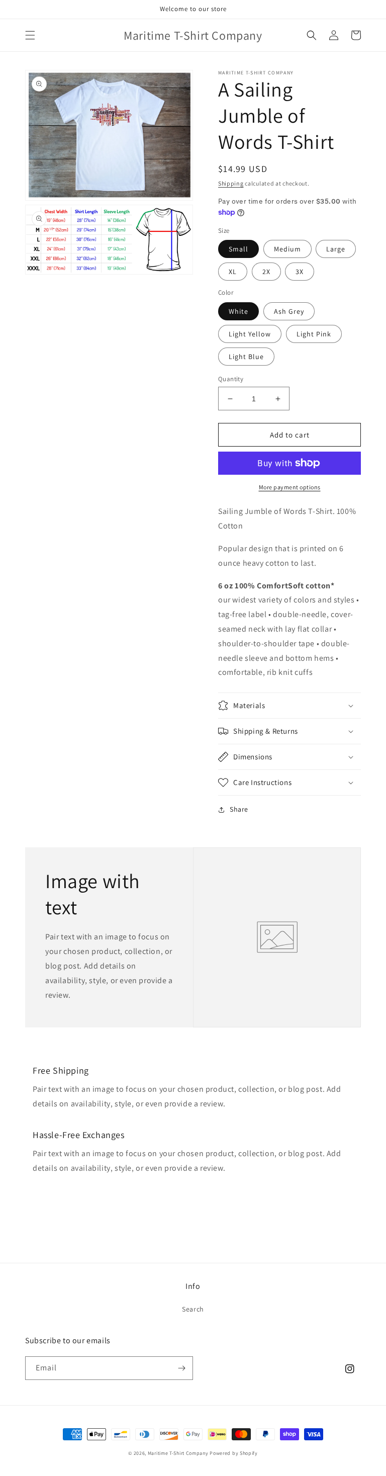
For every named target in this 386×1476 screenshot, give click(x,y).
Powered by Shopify (234, 1453)
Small (238, 248)
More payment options (290, 487)
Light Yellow (250, 333)
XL (233, 271)
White (238, 311)
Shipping (231, 183)
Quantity (230, 379)
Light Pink (314, 333)
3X (300, 271)
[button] (30, 35)
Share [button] (239, 809)
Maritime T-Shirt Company (178, 1453)
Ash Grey (289, 311)
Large (335, 248)
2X (266, 271)
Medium (287, 248)
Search (193, 1309)
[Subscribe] (181, 1368)
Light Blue (246, 356)
